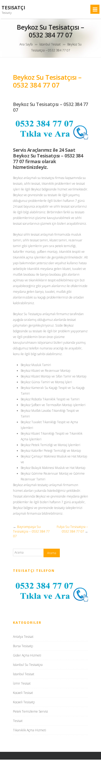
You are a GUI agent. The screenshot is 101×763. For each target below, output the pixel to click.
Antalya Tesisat (23, 636)
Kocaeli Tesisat (23, 693)
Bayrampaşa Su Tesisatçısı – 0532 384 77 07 (31, 531)
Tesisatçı (13, 8)
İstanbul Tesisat (50, 44)
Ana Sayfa (26, 44)
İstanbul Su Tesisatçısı (28, 664)
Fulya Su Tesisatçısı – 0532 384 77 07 (72, 529)
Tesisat (18, 721)
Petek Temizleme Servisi (30, 711)
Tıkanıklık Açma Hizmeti (29, 730)
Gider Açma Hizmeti (27, 655)
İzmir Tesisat (22, 683)
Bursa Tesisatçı (23, 646)
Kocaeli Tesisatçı (24, 702)
